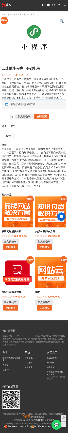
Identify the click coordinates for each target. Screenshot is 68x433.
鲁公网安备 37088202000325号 (49, 426)
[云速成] (7, 5)
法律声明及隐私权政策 (11, 359)
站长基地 (29, 358)
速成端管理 (52, 358)
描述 (8, 135)
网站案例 (29, 362)
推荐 (10, 14)
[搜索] (53, 4)
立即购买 (42, 116)
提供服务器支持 (37, 416)
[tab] (8, 136)
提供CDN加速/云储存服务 (42, 420)
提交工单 (51, 367)
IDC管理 (50, 362)
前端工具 (29, 367)
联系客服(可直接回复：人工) (55, 373)
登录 (17, 104)
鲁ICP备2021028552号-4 (19, 426)
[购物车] (48, 4)
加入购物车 (24, 116)
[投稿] (43, 4)
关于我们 (6, 365)
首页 (4, 14)
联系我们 (6, 369)
